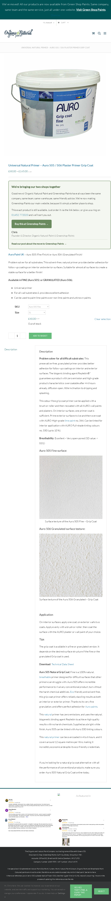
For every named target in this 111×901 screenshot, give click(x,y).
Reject (101, 891)
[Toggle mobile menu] (105, 33)
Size (17, 312)
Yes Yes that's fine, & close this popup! (80, 891)
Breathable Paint (97, 869)
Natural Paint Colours (68, 869)
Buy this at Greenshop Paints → (31, 223)
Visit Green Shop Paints (91, 9)
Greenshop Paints (49, 855)
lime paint (70, 420)
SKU (17, 306)
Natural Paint (36, 869)
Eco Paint (44, 869)
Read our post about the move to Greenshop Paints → (39, 243)
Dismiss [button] (55, 15)
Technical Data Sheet (63, 664)
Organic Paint (82, 869)
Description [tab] (10, 349)
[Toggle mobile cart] (93, 33)
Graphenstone (25, 869)
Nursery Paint (54, 869)
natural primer (52, 737)
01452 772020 (20, 214)
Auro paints (91, 706)
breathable (45, 677)
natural (48, 714)
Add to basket (40, 335)
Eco (72, 691)
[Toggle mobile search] (99, 33)
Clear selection (103, 319)
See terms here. (90, 872)
